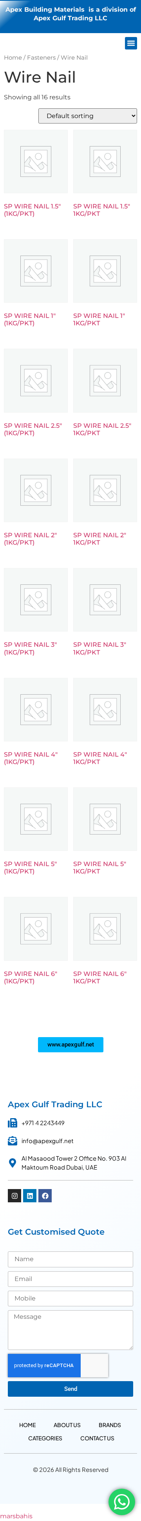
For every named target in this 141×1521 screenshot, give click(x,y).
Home (13, 57)
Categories (45, 1438)
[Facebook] (45, 1195)
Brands (110, 1424)
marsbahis (16, 1516)
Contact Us (97, 1438)
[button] (131, 43)
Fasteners (41, 57)
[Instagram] (14, 1195)
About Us (67, 1424)
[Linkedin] (29, 1195)
